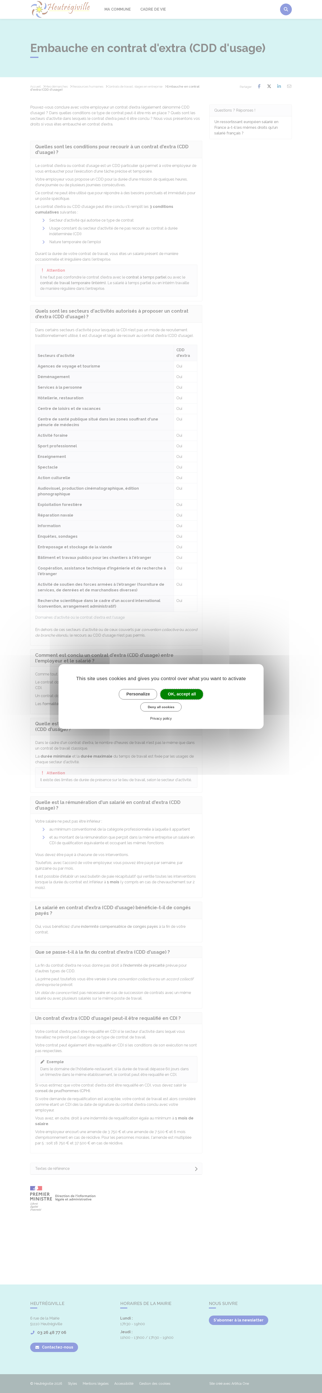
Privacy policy (161, 718)
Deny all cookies (161, 707)
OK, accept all (182, 694)
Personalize (138, 694)
